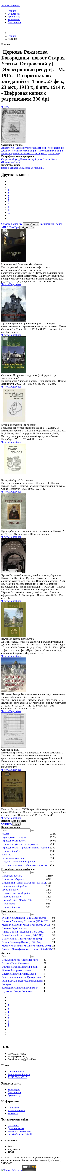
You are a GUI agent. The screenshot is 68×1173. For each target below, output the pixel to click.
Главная (12, 11)
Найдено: (27, 227)
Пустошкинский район (14, 886)
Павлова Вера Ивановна (15, 928)
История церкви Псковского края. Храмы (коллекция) (30, 153)
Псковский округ (11, 907)
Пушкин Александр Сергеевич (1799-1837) (25, 921)
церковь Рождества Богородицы (27, 167)
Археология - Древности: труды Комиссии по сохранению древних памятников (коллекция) (33, 149)
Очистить (6, 823)
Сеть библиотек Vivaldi (20, 1134)
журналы (7, 854)
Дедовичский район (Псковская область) (24, 882)
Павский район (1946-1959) (16, 900)
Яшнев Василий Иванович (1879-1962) (23, 931)
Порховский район (12, 896)
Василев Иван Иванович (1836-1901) (22, 938)
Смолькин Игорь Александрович (20, 959)
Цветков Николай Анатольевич (19, 973)
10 (9, 212)
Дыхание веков (16, 1128)
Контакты (13, 1113)
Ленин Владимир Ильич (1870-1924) (21, 942)
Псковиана (13, 1125)
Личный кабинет (10, 5)
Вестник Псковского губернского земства (24, 865)
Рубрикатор (14, 16)
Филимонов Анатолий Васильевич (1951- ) (25, 917)
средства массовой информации (19, 861)
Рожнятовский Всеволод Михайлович (22, 980)
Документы (14, 13)
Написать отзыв (16, 1110)
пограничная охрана (13, 858)
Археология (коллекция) (51, 150)
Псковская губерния (31, 159)
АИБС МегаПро (10, 227)
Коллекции (14, 19)
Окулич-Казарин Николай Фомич (20, 966)
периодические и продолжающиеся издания (25, 847)
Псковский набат (11, 851)
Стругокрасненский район (16, 893)
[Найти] (32, 830)
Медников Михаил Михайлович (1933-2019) (26, 924)
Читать (5, 106)
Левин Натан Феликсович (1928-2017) (22, 935)
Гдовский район (10, 889)
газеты (5, 833)
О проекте (13, 1107)
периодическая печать (14, 840)
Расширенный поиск (51, 224)
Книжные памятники (19, 1131)
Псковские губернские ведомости (20, 844)
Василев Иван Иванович (15, 963)
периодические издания (15, 837)
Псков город (8, 903)
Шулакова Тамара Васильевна (18, 991)
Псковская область (12, 875)
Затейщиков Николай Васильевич (20, 987)
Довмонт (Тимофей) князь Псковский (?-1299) (27, 949)
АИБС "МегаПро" (17, 1077)
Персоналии (14, 22)
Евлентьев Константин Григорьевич (21, 977)
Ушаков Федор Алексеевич (16, 970)
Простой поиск (16, 1071)
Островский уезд (10, 159)
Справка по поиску (11, 224)
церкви (5, 167)
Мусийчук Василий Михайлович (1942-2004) (26, 945)
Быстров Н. (8, 984)
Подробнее (15, 284)
